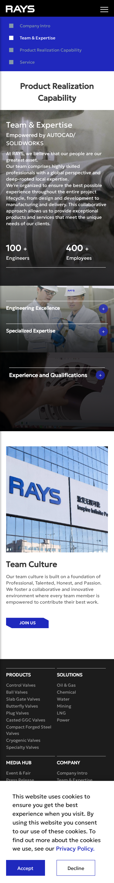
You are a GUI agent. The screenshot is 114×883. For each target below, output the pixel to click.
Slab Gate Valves (23, 699)
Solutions (69, 675)
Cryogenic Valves (23, 740)
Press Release (20, 780)
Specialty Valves (22, 747)
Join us (27, 622)
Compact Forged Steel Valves (28, 730)
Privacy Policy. (75, 848)
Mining (64, 706)
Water (63, 699)
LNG (61, 713)
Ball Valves (17, 692)
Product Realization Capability (50, 50)
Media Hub (19, 762)
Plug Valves (17, 713)
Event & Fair (18, 773)
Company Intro (35, 25)
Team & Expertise (37, 38)
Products (18, 675)
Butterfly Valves (22, 706)
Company (68, 762)
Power (63, 720)
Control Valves (21, 685)
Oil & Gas (66, 685)
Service (27, 62)
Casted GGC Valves (25, 720)
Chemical (66, 692)
